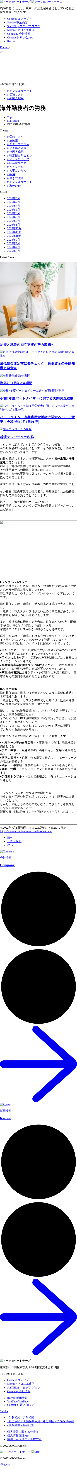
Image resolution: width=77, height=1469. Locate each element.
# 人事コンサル (17, 170)
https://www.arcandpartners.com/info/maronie (26, 831)
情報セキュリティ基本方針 (24, 1439)
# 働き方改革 (15, 178)
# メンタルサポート (19, 90)
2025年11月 (14, 232)
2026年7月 (13, 202)
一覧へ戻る (14, 841)
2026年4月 (13, 213)
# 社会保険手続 (17, 163)
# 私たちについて (18, 159)
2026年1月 (13, 224)
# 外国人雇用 (15, 98)
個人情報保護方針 (18, 1435)
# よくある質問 (17, 148)
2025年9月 (13, 239)
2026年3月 (13, 217)
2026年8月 (13, 198)
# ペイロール (15, 166)
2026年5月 (13, 209)
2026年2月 (13, 220)
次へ (10, 844)
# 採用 (11, 174)
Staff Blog (13, 120)
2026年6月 (13, 205)
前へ (10, 837)
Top (9, 117)
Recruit (11, 41)
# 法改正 (12, 140)
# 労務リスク (15, 94)
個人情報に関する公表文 (23, 1431)
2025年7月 (13, 247)
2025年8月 (13, 243)
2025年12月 (14, 228)
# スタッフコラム (18, 144)
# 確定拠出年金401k (19, 155)
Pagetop (5, 1464)
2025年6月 (13, 250)
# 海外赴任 (14, 185)
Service (4, 1411)
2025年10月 (14, 235)
